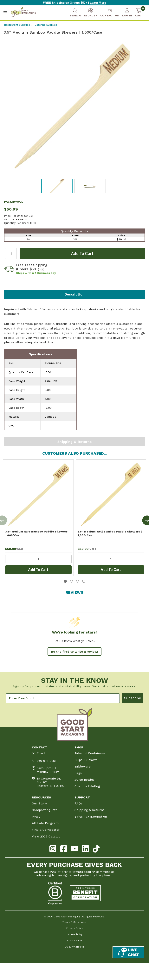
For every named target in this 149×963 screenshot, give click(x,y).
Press (36, 816)
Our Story (39, 803)
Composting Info (44, 810)
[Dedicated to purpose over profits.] (85, 893)
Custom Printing (87, 786)
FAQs (78, 803)
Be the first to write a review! (74, 651)
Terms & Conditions (74, 922)
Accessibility (74, 934)
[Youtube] (74, 849)
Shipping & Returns (74, 442)
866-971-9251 (46, 761)
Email (41, 753)
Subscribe (132, 698)
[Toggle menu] (5, 12)
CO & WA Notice (74, 946)
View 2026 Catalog (46, 836)
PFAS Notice (74, 940)
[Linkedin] (85, 849)
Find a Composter (46, 829)
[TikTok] (96, 849)
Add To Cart (38, 569)
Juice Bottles (84, 779)
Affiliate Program (45, 823)
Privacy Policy (74, 928)
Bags (78, 773)
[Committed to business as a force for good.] (55, 893)
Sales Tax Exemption (90, 816)
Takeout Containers (89, 753)
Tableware (82, 766)
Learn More (98, 2)
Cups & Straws (85, 760)
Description (74, 294)
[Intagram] (53, 849)
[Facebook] (64, 849)
